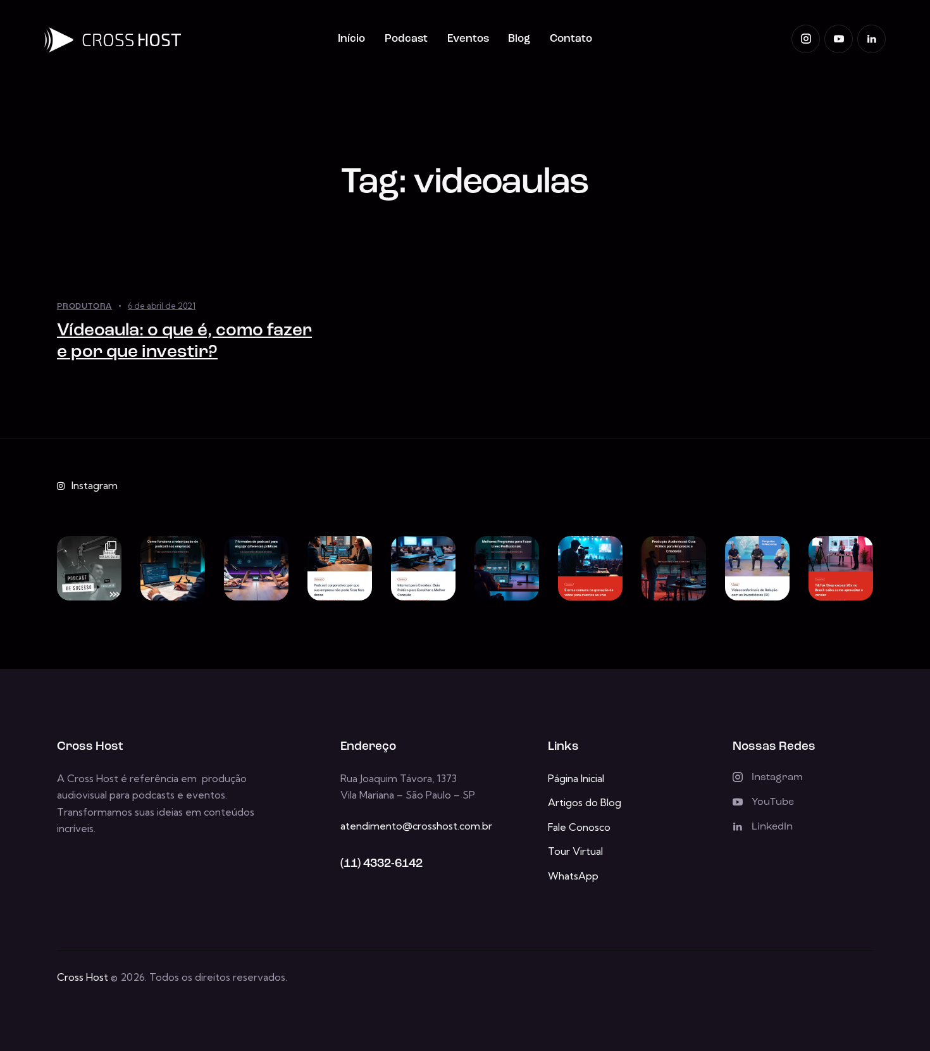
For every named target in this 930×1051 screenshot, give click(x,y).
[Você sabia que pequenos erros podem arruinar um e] (590, 568)
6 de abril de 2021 (161, 306)
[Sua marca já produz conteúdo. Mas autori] (89, 568)
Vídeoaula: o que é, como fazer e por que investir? (184, 341)
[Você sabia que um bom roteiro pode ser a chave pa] (172, 568)
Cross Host (82, 977)
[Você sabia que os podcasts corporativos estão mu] (339, 568)
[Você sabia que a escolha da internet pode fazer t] (423, 568)
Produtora (84, 306)
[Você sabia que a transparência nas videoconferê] (757, 568)
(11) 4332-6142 (381, 864)
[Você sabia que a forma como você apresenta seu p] (256, 568)
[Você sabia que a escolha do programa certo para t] (506, 568)
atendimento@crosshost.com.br (416, 825)
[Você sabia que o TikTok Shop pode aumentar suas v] (841, 568)
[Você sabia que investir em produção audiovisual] (674, 568)
